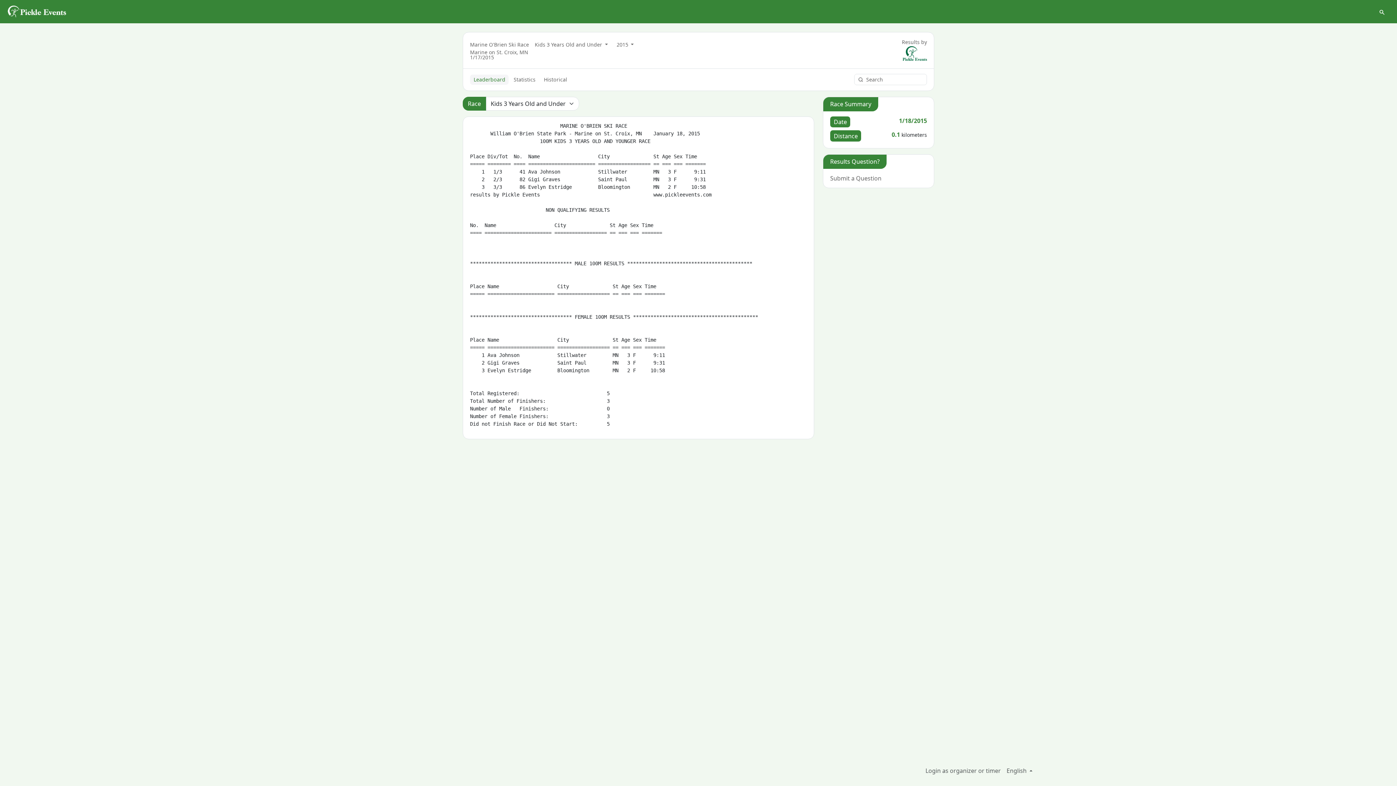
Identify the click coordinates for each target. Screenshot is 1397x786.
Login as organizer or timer (963, 771)
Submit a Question (855, 178)
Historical (555, 79)
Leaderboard (489, 79)
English (1017, 771)
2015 (623, 44)
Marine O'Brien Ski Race (499, 44)
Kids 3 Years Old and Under (569, 44)
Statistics (525, 79)
